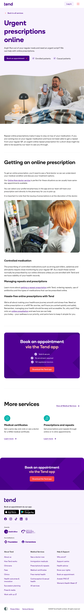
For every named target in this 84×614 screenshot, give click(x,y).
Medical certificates (38, 570)
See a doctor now (37, 557)
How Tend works (10, 561)
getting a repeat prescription (34, 287)
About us (7, 557)
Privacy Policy (15, 609)
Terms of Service (28, 609)
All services (35, 586)
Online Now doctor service (19, 180)
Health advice (62, 566)
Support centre (63, 561)
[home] (8, 4)
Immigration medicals (39, 561)
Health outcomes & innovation (11, 580)
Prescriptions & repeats (40, 566)
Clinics (6, 574)
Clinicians (8, 566)
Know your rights (63, 570)
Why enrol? (61, 557)
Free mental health (38, 574)
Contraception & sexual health (40, 580)
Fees (6, 570)
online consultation (19, 311)
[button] (77, 4)
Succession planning (12, 586)
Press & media (9, 590)
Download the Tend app (42, 369)
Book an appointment (65, 574)
